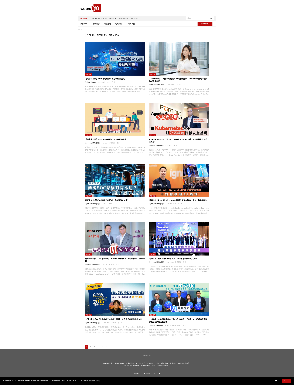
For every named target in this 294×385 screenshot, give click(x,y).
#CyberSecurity (98, 18)
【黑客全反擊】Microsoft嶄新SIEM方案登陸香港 (105, 139)
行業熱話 (118, 24)
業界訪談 (152, 74)
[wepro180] (89, 8)
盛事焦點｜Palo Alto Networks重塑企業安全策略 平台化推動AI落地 (178, 200)
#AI (106, 18)
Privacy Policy (94, 381)
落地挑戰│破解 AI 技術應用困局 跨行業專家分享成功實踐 (173, 258)
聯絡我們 (131, 24)
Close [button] (277, 381)
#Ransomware (124, 18)
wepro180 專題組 (157, 85)
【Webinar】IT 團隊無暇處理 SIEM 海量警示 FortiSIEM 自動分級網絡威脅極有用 (178, 80)
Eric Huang (91, 82)
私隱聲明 (147, 373)
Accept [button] (286, 381)
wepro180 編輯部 (93, 143)
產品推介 (88, 254)
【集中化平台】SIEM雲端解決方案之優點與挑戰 (105, 79)
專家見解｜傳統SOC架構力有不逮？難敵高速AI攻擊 (106, 200)
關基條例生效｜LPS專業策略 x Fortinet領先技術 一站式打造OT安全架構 (115, 259)
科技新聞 (88, 135)
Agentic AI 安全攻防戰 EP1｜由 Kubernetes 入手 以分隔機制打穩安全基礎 (178, 140)
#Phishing (134, 18)
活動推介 (96, 24)
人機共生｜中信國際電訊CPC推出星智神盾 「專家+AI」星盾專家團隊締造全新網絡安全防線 (178, 320)
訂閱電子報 (205, 24)
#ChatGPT (113, 18)
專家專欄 (88, 74)
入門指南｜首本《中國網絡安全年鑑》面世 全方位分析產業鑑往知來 (113, 319)
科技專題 (107, 24)
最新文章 (83, 24)
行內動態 (152, 254)
